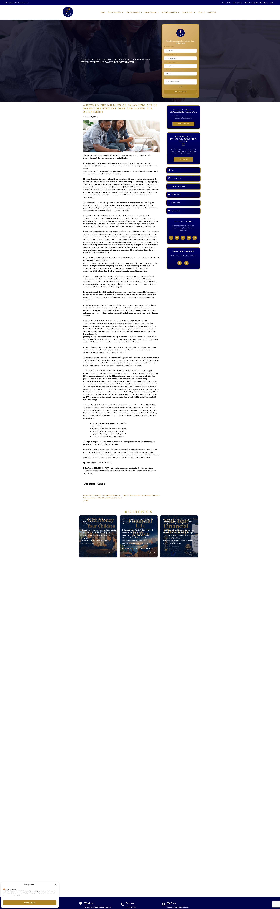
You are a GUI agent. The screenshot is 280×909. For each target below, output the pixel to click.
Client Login (225, 2)
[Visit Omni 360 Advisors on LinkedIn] (189, 238)
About (200, 12)
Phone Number (170, 55)
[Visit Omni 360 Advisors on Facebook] (171, 238)
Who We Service (114, 12)
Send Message (180, 92)
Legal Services (187, 12)
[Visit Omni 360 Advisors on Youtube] (194, 238)
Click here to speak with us (17, 2)
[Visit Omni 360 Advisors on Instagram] (183, 238)
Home (103, 12)
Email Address (171, 62)
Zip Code (168, 70)
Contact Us (211, 12)
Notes (166, 77)
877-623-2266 (266, 3)
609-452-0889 (251, 3)
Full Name (169, 47)
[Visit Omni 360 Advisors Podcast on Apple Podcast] (186, 263)
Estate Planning (150, 12)
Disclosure (237, 2)
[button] (55, 885)
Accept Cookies (30, 903)
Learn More (109, 553)
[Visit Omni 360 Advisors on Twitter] (177, 238)
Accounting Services (169, 12)
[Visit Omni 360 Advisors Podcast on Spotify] (179, 263)
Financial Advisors (133, 12)
